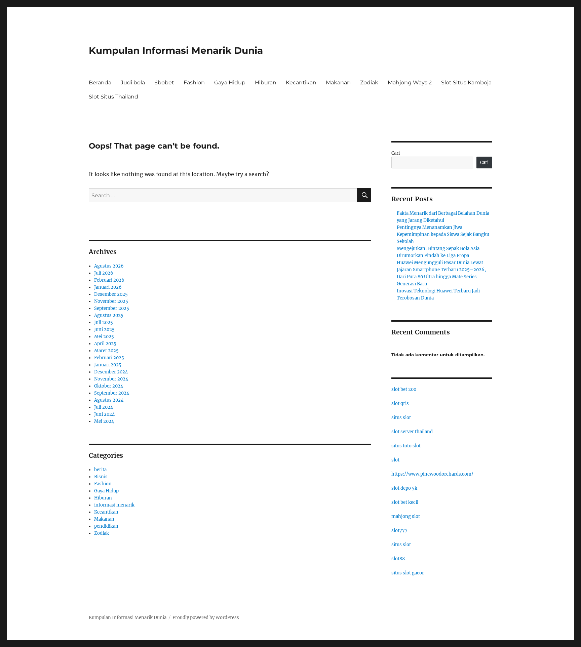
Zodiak (369, 82)
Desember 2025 (111, 294)
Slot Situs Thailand (113, 96)
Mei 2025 (104, 336)
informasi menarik (114, 505)
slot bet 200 (403, 389)
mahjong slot (405, 516)
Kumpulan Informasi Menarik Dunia (176, 50)
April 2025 (105, 344)
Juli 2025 (103, 322)
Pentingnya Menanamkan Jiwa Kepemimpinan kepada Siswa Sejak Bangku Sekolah (443, 234)
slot (395, 460)
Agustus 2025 (108, 315)
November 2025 (111, 301)
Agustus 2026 (109, 266)
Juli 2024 (103, 407)
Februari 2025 (109, 358)
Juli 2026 (103, 273)
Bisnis (101, 477)
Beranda (100, 82)
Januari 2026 (108, 287)
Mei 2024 (104, 421)
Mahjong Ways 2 (410, 82)
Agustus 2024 (108, 400)
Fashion (194, 82)
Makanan (338, 82)
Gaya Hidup (229, 82)
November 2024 (111, 379)
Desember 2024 (111, 372)
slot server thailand (412, 432)
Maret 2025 (106, 351)
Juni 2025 (104, 329)
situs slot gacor (407, 573)
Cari (395, 153)
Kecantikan (301, 82)
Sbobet (164, 82)
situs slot (401, 417)
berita (100, 470)
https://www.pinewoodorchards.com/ (432, 474)
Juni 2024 (104, 414)
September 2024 (111, 393)
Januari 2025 (107, 365)
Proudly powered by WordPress (205, 617)
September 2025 (111, 308)
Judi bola (133, 82)
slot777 (399, 530)
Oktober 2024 (108, 386)
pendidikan (106, 526)
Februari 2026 (109, 280)
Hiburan (265, 82)
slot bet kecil (404, 502)
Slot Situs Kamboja (466, 82)
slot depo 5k (404, 488)
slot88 (398, 559)
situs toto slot (406, 446)
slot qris (400, 403)
